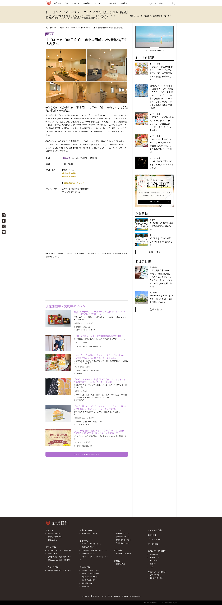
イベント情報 (58, 28)
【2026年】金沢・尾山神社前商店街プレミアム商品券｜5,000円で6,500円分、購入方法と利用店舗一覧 (100, 431)
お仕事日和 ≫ (154, 309)
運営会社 (96, 596)
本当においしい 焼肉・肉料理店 (59, 560)
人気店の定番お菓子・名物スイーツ (60, 570)
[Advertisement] (66, 281)
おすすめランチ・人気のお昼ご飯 (59, 550)
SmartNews (154, 554)
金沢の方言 (85, 587)
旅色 (151, 567)
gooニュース (154, 561)
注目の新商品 (120, 564)
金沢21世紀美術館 (54, 533)
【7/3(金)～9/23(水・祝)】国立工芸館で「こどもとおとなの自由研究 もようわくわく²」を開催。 (100, 380)
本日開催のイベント (123, 533)
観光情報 (57, 3)
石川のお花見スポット (89, 547)
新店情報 (87, 3)
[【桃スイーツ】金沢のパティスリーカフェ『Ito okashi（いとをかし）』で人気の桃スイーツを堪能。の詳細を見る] (58, 362)
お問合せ (123, 3)
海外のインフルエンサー (90, 577)
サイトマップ (86, 596)
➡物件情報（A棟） (69, 173)
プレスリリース (155, 539)
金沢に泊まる (52, 540)
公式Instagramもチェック (73, 183)
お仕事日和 (153, 543)
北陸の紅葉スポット (89, 553)
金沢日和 (48, 28)
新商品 (117, 560)
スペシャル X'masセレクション (92, 544)
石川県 (66, 28)
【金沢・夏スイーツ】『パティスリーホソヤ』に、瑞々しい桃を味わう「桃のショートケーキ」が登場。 (100, 407)
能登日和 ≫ (155, 252)
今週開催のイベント (123, 537)
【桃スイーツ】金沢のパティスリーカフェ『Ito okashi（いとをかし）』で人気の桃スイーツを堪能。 (99, 356)
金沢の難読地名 (87, 583)
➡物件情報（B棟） (69, 176)
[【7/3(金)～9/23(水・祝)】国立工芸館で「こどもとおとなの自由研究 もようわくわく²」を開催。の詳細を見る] (58, 386)
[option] (154, 191)
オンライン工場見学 (89, 580)
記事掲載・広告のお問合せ (131, 596)
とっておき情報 (110, 3)
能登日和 (152, 534)
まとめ (97, 3)
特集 (66, 3)
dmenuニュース (155, 557)
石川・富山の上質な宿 (89, 533)
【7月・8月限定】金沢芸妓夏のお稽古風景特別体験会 (98, 336)
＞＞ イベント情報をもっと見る (86, 454)
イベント (76, 3)
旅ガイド (49, 530)
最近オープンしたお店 (123, 553)
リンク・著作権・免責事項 (110, 596)
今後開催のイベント (123, 543)
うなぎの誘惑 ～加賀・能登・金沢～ (60, 557)
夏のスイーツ (52, 553)
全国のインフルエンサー (90, 574)
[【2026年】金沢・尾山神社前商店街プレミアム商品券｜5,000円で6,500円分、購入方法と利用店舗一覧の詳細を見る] (58, 437)
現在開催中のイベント (123, 540)
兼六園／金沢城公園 (55, 537)
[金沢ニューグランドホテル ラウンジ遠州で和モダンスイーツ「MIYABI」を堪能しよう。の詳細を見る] (58, 318)
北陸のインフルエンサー (90, 570)
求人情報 (161, 277)
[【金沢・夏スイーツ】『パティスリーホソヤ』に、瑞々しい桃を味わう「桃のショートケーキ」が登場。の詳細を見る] (58, 413)
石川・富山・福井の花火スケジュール (95, 550)
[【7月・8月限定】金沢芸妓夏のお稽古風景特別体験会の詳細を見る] (58, 343)
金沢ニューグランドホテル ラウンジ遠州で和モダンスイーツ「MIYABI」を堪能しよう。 (100, 312)
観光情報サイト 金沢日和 (48, 3)
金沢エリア (75, 28)
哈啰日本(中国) (155, 575)
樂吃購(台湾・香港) (156, 578)
